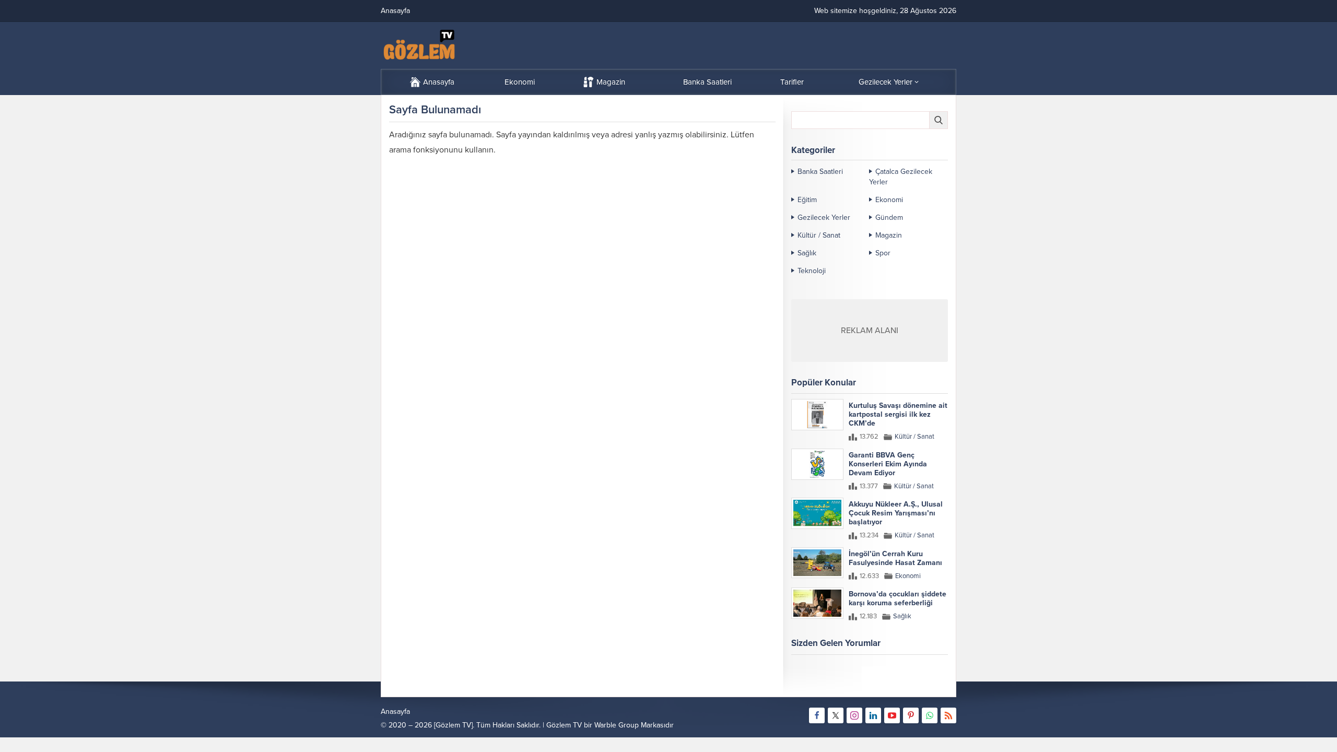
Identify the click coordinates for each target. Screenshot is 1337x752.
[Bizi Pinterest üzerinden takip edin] (911, 715)
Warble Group (616, 725)
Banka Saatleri (820, 171)
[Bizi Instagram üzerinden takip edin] (854, 715)
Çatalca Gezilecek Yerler (900, 176)
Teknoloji (811, 270)
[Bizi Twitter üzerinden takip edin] (835, 715)
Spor (882, 253)
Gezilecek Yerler (823, 217)
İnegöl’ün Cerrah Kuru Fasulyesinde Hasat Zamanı (895, 558)
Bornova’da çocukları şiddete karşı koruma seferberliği (897, 598)
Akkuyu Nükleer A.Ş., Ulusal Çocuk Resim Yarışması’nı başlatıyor (896, 513)
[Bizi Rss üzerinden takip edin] (948, 715)
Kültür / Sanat (818, 235)
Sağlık (806, 253)
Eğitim (807, 199)
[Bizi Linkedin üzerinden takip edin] (873, 715)
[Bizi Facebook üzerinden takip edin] (817, 715)
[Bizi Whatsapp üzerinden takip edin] (929, 715)
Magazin (888, 235)
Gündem (889, 217)
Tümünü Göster (926, 684)
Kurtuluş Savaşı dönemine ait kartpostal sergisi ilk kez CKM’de (898, 414)
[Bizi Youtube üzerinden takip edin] (892, 715)
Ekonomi (889, 199)
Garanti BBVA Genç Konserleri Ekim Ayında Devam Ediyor (888, 464)
